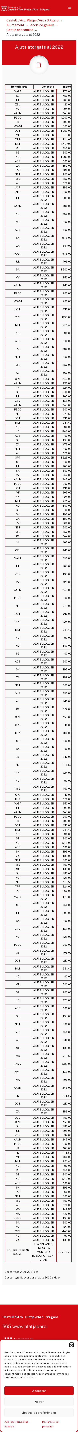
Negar (39, 1401)
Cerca (61, 34)
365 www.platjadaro (24, 1326)
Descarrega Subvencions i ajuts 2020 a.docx (32, 1277)
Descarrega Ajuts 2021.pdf (21, 1271)
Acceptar (39, 1390)
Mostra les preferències (39, 1412)
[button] (72, 1345)
